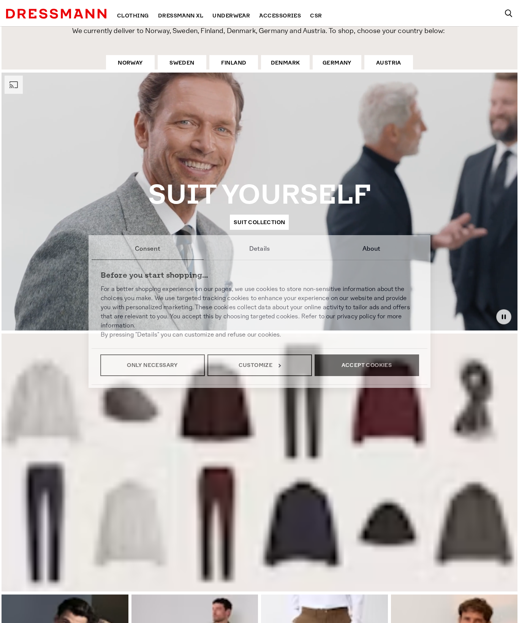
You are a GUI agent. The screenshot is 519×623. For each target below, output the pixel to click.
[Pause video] (503, 316)
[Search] (508, 13)
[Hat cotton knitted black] (389, 534)
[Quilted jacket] (303, 527)
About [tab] (371, 248)
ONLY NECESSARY (152, 365)
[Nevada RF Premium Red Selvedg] (45, 523)
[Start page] (56, 14)
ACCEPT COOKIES (367, 365)
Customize (256, 365)
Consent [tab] (147, 248)
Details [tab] (259, 248)
